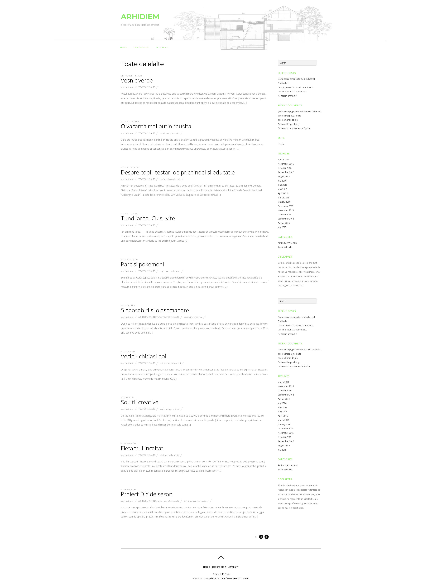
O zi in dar (283, 83)
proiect (175, 409)
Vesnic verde (137, 80)
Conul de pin (291, 119)
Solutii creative (139, 402)
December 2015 (286, 206)
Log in (281, 144)
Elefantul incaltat (142, 448)
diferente (193, 317)
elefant (163, 455)
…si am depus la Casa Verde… (292, 91)
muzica (170, 363)
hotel (162, 133)
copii (172, 179)
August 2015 (284, 223)
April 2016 (283, 193)
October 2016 (284, 168)
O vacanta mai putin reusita (156, 126)
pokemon (175, 271)
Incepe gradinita (293, 115)
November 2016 (286, 163)
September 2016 (286, 172)
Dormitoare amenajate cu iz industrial (296, 78)
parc (168, 271)
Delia (280, 124)
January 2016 (284, 201)
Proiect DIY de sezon (146, 494)
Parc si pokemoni (142, 264)
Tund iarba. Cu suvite (148, 218)
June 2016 (282, 184)
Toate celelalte (146, 87)
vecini (178, 363)
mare (168, 133)
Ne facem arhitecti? (287, 95)
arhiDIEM (219, 574)
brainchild (164, 179)
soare (206, 501)
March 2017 (283, 159)
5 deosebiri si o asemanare (155, 310)
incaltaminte (173, 455)
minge (168, 409)
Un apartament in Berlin (298, 128)
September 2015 (286, 218)
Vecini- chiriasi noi (143, 356)
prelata (191, 501)
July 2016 (282, 180)
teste (178, 179)
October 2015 (284, 214)
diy (185, 501)
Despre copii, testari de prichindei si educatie (178, 172)
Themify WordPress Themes (234, 578)
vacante (175, 133)
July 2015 (282, 227)
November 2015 (286, 210)
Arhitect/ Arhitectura (149, 317)
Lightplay (162, 47)
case (186, 317)
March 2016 (283, 197)
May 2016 (282, 189)
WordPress (212, 578)
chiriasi (163, 363)
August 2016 (284, 176)
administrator (127, 87)
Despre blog (141, 47)
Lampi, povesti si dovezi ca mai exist (295, 87)
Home (123, 47)
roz (200, 317)
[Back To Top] (221, 557)
